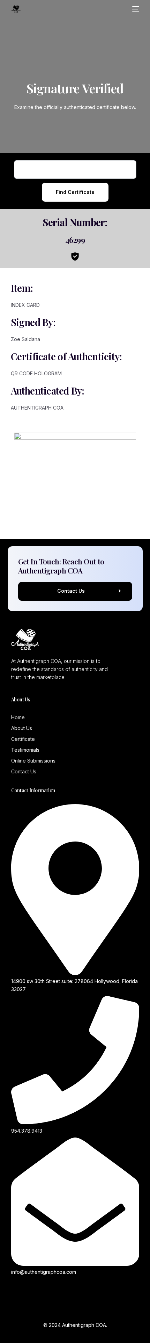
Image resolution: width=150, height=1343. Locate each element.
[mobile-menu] (135, 9)
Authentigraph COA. (84, 1325)
